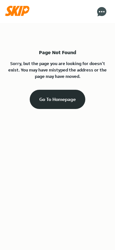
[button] (19, 14)
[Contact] (101, 12)
